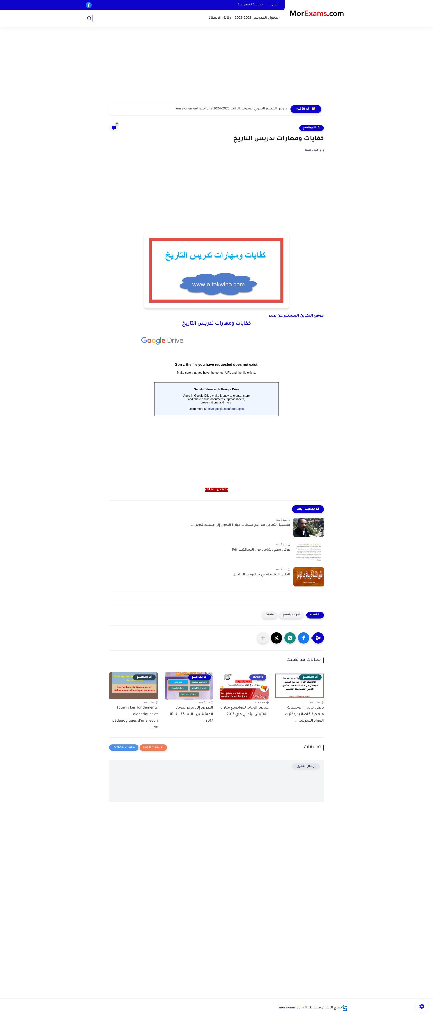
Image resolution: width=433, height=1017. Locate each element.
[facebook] (89, 5)
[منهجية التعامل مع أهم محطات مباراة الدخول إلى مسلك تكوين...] (308, 527)
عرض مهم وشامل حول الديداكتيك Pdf (261, 550)
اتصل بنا (274, 5)
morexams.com (291, 1008)
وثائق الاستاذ (220, 18)
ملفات (269, 615)
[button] (303, 638)
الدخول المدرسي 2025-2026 (257, 18)
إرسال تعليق (306, 766)
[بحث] (89, 18)
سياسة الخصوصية (250, 5)
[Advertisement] (216, 67)
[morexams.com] (317, 13)
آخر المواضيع (311, 128)
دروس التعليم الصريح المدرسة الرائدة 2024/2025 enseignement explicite (231, 109)
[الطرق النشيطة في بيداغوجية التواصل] (308, 576)
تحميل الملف (216, 490)
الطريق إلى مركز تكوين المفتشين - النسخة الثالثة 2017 (191, 714)
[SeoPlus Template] (344, 1008)
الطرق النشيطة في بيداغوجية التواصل (261, 575)
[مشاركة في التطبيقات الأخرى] (263, 638)
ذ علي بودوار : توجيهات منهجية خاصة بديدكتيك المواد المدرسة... (304, 714)
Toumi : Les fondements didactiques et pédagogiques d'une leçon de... (135, 717)
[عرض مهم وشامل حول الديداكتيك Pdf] (308, 552)
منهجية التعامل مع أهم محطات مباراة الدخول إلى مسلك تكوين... (240, 525)
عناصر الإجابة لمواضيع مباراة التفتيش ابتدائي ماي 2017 (244, 711)
